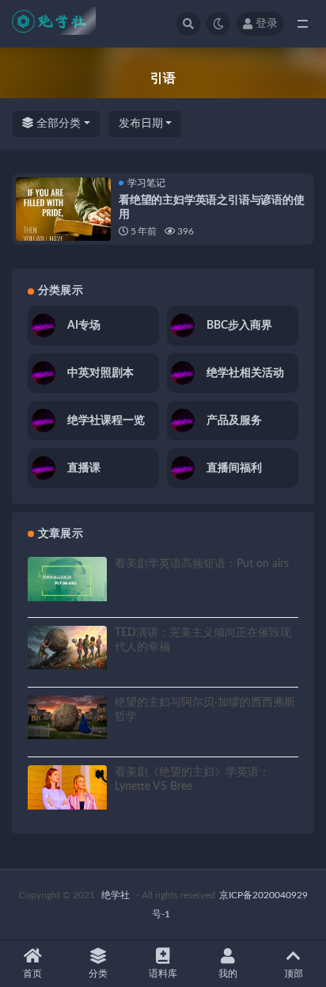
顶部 (293, 973)
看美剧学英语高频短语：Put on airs (202, 564)
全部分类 (57, 123)
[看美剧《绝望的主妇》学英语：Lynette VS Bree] (67, 787)
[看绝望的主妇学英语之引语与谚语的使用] (63, 224)
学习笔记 (146, 183)
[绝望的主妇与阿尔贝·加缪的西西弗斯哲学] (67, 717)
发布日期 (141, 123)
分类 (98, 973)
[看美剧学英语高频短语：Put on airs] (67, 579)
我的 (227, 973)
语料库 (163, 973)
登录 (267, 23)
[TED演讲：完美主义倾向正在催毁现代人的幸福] (67, 647)
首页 (32, 973)
